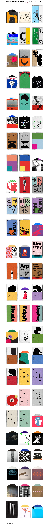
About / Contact (31, 1)
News (41, 1)
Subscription (37, 1)
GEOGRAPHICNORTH (16, 2)
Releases (26, 1)
